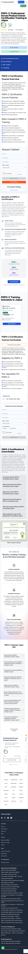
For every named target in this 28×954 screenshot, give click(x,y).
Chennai (21, 794)
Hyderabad (6, 790)
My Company (13, 428)
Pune (21, 801)
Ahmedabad (13, 786)
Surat (13, 794)
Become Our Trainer (5, 842)
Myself (5, 428)
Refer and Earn (4, 828)
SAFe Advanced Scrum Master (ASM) (10, 886)
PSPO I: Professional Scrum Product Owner (11, 920)
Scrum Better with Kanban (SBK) (9, 876)
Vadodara (6, 779)
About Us (3, 826)
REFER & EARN (23, 5)
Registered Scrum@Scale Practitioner (10, 914)
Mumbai (21, 783)
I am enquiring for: (6, 426)
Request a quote (14, 190)
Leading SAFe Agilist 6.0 (7, 878)
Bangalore (21, 786)
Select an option (5, 165)
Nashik (21, 790)
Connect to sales (14, 51)
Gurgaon (13, 797)
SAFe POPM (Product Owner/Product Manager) (12, 880)
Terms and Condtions (5, 851)
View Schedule (15, 47)
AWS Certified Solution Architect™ (17, 930)
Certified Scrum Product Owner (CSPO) (11, 898)
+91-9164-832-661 (13, 399)
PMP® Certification (5, 933)
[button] (10, 764)
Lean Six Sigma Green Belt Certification (11, 941)
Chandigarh (21, 797)
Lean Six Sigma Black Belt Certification (10, 943)
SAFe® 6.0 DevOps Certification (9, 888)
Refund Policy (4, 853)
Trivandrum (13, 801)
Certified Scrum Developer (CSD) (9, 908)
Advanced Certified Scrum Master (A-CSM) (11, 893)
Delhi (6, 786)
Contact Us (3, 831)
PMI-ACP (3, 935)
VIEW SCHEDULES (14, 182)
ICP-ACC (20, 876)
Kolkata (6, 794)
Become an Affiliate (5, 840)
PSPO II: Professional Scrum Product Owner (12, 922)
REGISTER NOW (11, 760)
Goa (13, 790)
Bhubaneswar (14, 783)
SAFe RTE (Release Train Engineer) (9, 884)
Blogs (2, 833)
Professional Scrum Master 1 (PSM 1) (10, 916)
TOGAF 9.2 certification (17, 933)
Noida (21, 779)
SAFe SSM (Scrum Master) (7, 882)
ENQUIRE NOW (14, 437)
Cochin (6, 797)
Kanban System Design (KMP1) (8, 870)
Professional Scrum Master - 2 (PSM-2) (10, 918)
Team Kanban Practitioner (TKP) (9, 874)
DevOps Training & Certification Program (11, 928)
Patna (6, 804)
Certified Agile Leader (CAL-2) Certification (12, 912)
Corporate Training (5, 862)
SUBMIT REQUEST (14, 178)
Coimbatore (6, 801)
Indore (6, 783)
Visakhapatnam (14, 779)
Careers (2, 844)
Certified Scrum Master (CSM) (8, 891)
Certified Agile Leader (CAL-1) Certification (11, 910)
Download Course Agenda (14, 344)
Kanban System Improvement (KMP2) (10, 872)
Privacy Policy (4, 855)
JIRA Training (4, 930)
